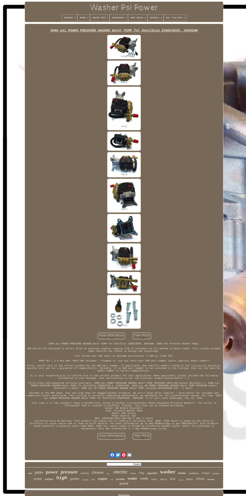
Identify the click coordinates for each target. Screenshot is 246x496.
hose (173, 478)
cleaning (180, 480)
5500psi (154, 479)
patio (39, 472)
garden (74, 478)
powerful (85, 480)
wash (144, 478)
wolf (111, 479)
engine (102, 478)
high (61, 478)
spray (93, 479)
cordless (194, 473)
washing (84, 473)
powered (210, 479)
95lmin (200, 478)
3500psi (206, 473)
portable (120, 479)
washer (167, 471)
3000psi (133, 473)
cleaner (98, 472)
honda (182, 472)
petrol (124, 483)
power (52, 471)
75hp (141, 472)
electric (120, 471)
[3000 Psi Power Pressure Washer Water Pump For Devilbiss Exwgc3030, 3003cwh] (124, 47)
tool (30, 473)
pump (38, 478)
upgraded (152, 473)
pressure (69, 471)
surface (49, 478)
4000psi (163, 479)
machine (216, 473)
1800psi (189, 479)
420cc (109, 473)
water (132, 478)
